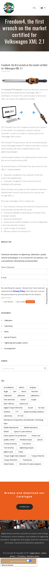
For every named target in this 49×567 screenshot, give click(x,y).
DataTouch (24, 403)
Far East (41, 408)
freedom (7, 412)
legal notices (35, 553)
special (39, 439)
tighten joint (8, 452)
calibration (21, 395)
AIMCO (21, 387)
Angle (6, 391)
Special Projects (10, 337)
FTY (17, 412)
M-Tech (20, 416)
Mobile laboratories (11, 427)
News (6, 331)
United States (9, 464)
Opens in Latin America (23, 431)
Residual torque (26, 439)
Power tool (36, 435)
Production (17, 89)
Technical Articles (10, 444)
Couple (33, 399)
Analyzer (33, 387)
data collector (9, 403)
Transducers (27, 460)
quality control (9, 439)
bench (24, 391)
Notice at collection (7, 565)
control (23, 399)
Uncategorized (9, 348)
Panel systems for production (15, 435)
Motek (6, 431)
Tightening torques (26, 448)
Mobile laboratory (31, 427)
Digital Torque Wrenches (13, 408)
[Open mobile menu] (35, 7)
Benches (34, 391)
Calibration (8, 320)
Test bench (26, 444)
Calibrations (34, 395)
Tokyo (20, 452)
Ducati (30, 408)
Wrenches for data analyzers (30, 464)
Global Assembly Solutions (34, 412)
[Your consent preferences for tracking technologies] (46, 296)
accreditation (9, 387)
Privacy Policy (19, 291)
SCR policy (21, 556)
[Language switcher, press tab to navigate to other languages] (43, 7)
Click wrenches (9, 399)
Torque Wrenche (37, 456)
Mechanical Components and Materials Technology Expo (23, 422)
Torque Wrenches (10, 460)
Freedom (8, 89)
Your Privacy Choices (18, 561)
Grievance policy (33, 556)
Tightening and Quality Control (16, 343)
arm (14, 391)
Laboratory (8, 326)
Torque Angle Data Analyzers (15, 456)
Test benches (9, 448)
